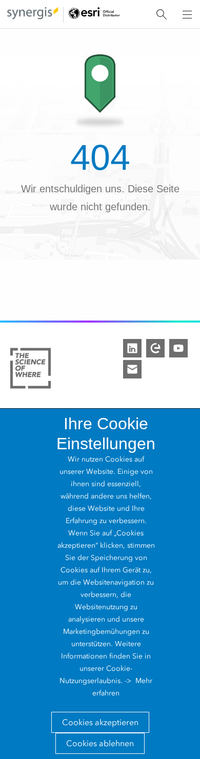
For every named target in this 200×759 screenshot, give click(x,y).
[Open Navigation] (187, 14)
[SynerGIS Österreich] (32, 15)
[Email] (132, 369)
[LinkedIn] (132, 348)
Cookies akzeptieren (100, 722)
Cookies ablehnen (100, 743)
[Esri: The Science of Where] (30, 370)
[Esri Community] (155, 348)
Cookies (118, 459)
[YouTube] (178, 348)
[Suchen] (161, 15)
